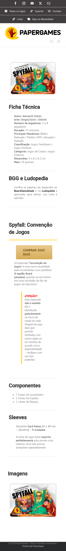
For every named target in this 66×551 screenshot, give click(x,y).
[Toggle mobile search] (52, 41)
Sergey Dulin (28, 119)
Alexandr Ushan (32, 116)
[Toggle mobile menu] (59, 41)
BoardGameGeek (24, 191)
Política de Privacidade (33, 546)
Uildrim (43, 119)
